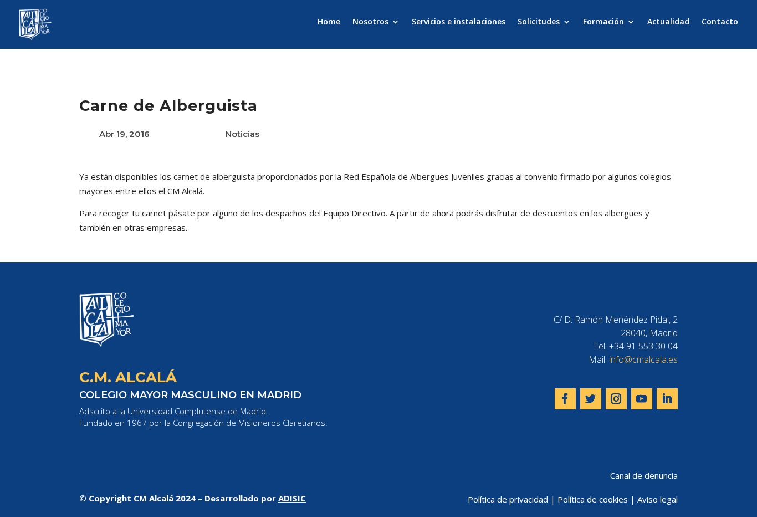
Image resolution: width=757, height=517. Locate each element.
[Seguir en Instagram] (616, 398)
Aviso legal (657, 499)
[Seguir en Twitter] (590, 398)
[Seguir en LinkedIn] (667, 398)
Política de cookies (592, 499)
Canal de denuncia (644, 475)
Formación (603, 22)
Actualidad (668, 22)
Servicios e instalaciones (458, 22)
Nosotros (370, 22)
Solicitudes (539, 22)
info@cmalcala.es (643, 359)
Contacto (720, 22)
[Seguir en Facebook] (565, 398)
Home (329, 22)
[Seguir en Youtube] (641, 398)
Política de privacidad (508, 499)
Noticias (242, 134)
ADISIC (292, 498)
